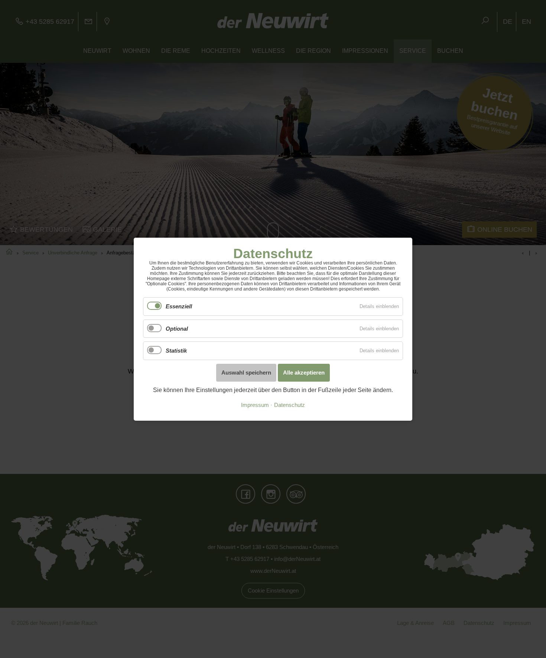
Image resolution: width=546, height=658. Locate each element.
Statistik (176, 350)
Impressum (255, 405)
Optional (177, 328)
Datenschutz (289, 405)
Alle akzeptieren (304, 372)
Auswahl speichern (246, 372)
